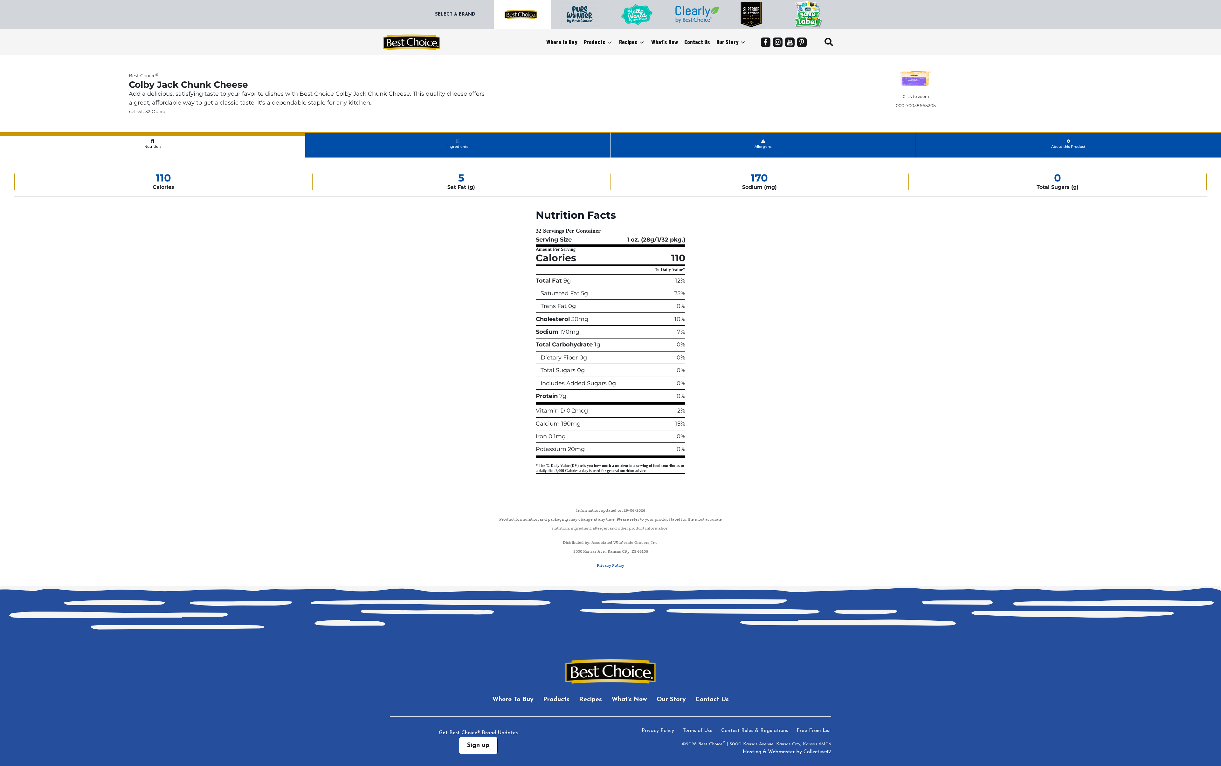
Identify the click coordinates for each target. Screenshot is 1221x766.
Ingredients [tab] (457, 146)
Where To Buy (513, 699)
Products (594, 41)
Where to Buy (561, 41)
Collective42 (817, 752)
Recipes (628, 41)
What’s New (664, 41)
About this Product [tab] (1068, 146)
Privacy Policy (610, 565)
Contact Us (697, 41)
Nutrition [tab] (152, 146)
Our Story (727, 41)
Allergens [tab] (763, 146)
